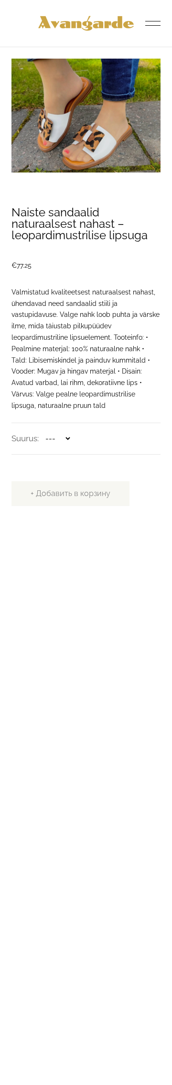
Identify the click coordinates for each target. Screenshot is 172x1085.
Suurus (24, 438)
